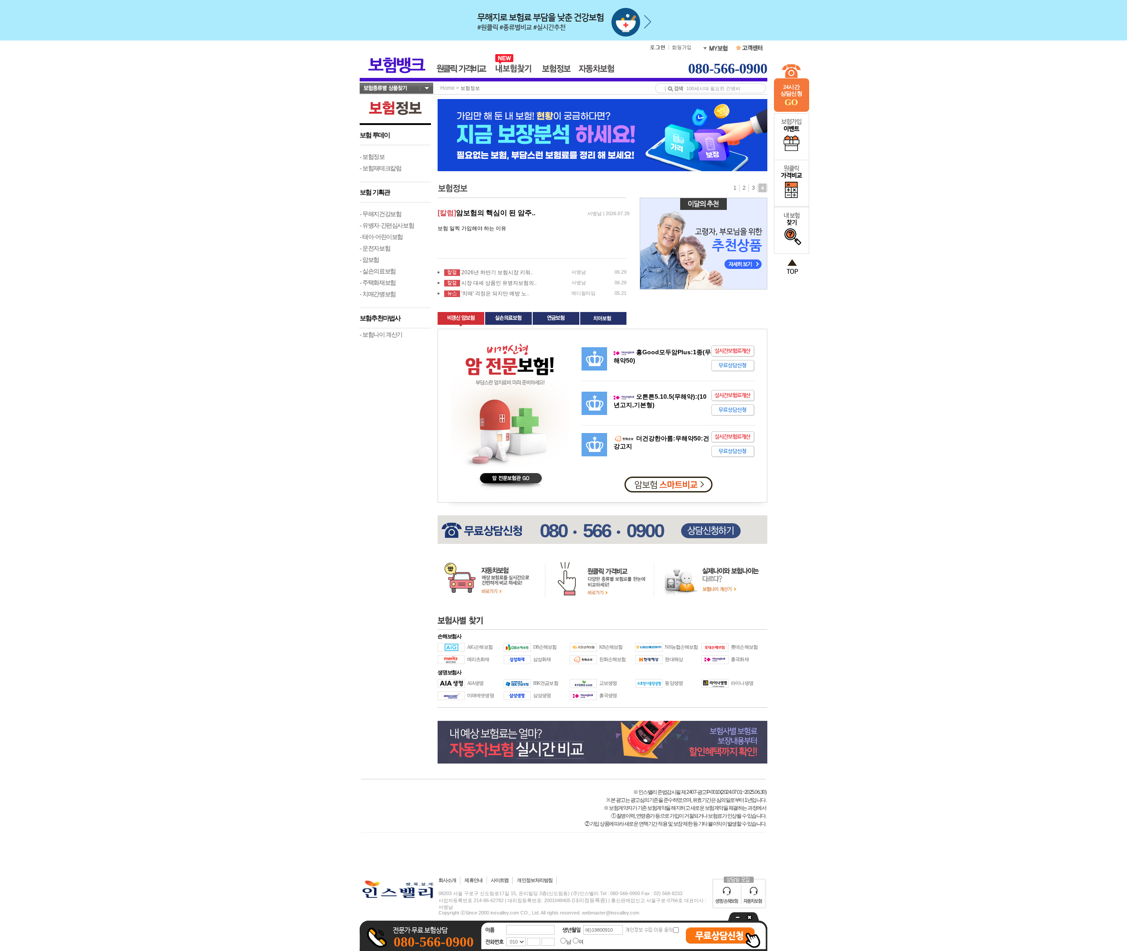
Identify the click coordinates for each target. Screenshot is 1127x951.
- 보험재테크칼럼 (380, 168)
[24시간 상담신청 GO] (791, 110)
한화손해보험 (612, 659)
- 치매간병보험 (378, 293)
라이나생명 (742, 683)
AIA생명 (475, 683)
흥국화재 (739, 659)
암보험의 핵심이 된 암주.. (495, 213)
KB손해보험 (611, 647)
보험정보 (470, 88)
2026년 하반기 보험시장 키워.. (497, 272)
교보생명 (608, 683)
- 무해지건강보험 (380, 213)
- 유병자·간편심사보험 (387, 225)
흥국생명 (608, 695)
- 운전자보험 (375, 248)
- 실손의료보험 (378, 271)
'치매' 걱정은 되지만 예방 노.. (495, 293)
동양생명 (673, 683)
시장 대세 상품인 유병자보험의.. (499, 283)
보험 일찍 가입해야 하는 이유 (472, 228)
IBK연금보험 (545, 683)
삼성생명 (542, 695)
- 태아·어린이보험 (381, 236)
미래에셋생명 (480, 695)
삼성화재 (542, 659)
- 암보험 (369, 259)
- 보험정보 (372, 156)
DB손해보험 (545, 647)
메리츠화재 (478, 659)
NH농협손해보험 (681, 647)
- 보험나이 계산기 (381, 334)
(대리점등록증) (589, 900)
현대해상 (673, 659)
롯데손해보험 (744, 647)
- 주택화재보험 (378, 282)
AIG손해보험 (480, 647)
